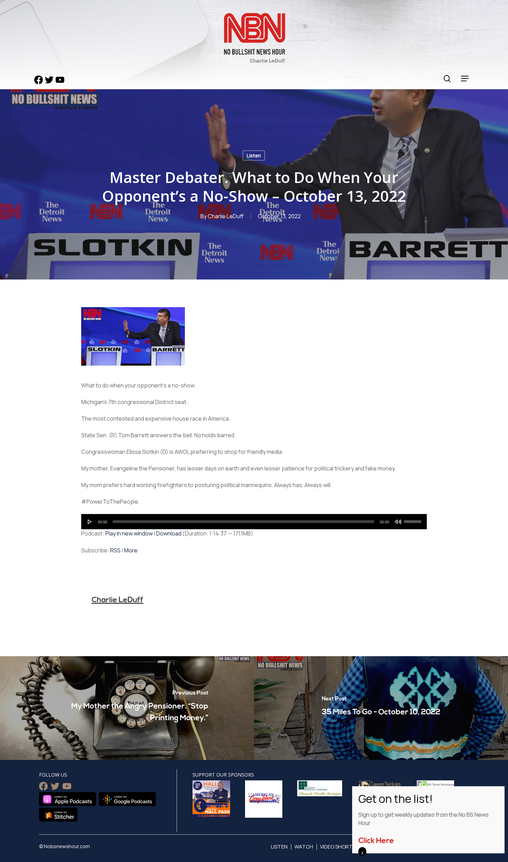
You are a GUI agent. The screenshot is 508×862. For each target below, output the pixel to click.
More (131, 550)
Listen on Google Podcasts (127, 799)
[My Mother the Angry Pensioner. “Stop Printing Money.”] (127, 708)
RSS (115, 550)
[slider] (413, 519)
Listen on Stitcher (58, 815)
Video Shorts (338, 846)
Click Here (376, 841)
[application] (254, 521)
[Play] (90, 521)
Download (168, 533)
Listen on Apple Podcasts (67, 799)
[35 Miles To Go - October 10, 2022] (381, 708)
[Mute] (398, 521)
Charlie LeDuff (226, 216)
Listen (254, 155)
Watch (303, 846)
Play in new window (129, 533)
